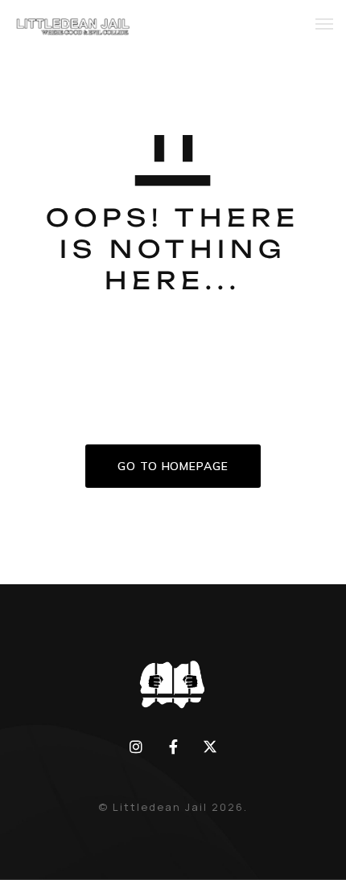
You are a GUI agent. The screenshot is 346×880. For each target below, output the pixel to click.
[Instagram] (136, 746)
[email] (173, 746)
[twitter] (210, 746)
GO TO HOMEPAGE (173, 466)
